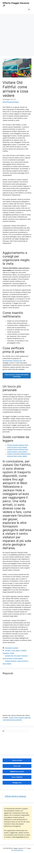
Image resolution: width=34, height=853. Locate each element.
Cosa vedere (15, 650)
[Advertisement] (17, 36)
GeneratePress (18, 850)
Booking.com (17, 360)
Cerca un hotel (17, 760)
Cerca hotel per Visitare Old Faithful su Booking (17, 375)
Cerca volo (17, 766)
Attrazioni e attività (11, 648)
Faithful (23, 650)
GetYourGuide (7, 360)
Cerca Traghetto (17, 777)
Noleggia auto (17, 782)
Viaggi (12, 653)
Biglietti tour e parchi (17, 771)
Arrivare (7, 650)
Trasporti (6, 653)
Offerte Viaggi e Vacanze (15, 796)
